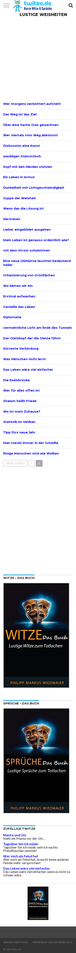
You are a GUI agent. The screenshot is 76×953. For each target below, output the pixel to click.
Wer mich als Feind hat (20, 856)
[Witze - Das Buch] (36, 687)
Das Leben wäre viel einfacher (26, 868)
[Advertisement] (38, 59)
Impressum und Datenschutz (52, 942)
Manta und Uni (14, 835)
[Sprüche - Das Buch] (36, 812)
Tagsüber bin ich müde (20, 844)
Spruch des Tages (16, 942)
